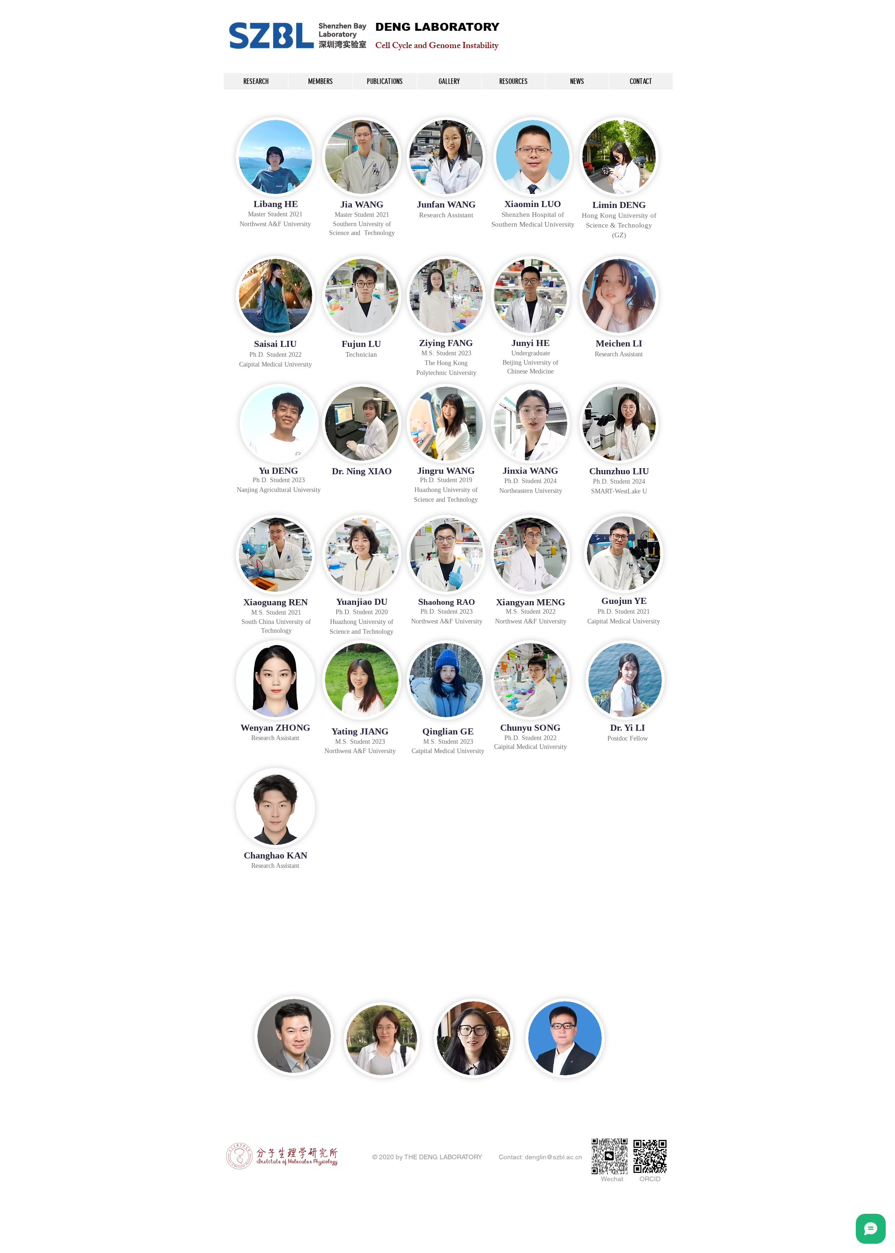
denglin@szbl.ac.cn (553, 1157)
